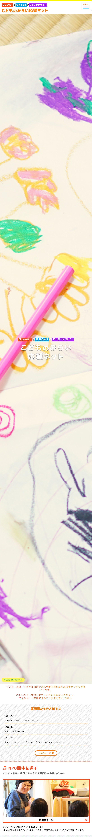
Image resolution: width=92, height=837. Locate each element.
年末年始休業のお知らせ (16, 731)
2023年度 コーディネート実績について (23, 720)
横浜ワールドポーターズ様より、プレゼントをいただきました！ (34, 742)
